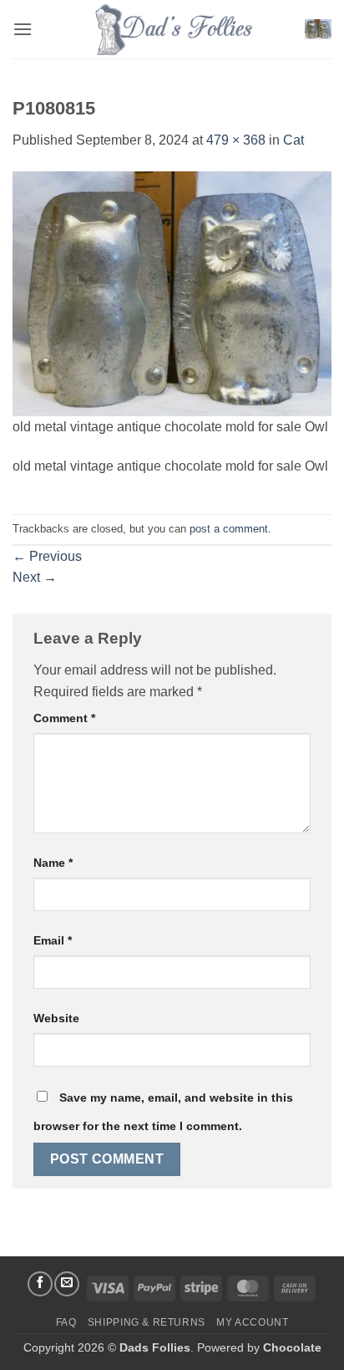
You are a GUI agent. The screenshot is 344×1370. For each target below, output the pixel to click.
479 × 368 (236, 140)
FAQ (66, 1322)
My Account (252, 1322)
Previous (47, 556)
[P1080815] (172, 293)
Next (35, 577)
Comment (64, 718)
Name (53, 862)
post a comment (229, 528)
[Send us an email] (66, 1283)
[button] (23, 28)
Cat (293, 140)
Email (52, 940)
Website (56, 1018)
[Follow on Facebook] (40, 1283)
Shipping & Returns (146, 1322)
